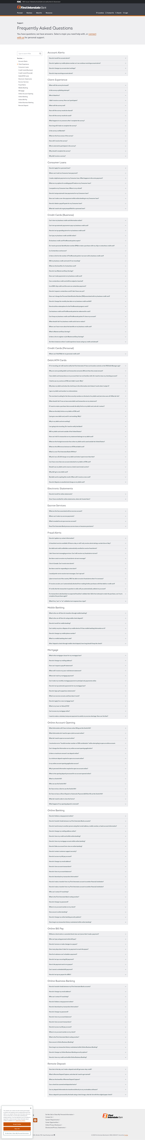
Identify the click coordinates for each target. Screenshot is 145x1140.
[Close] (31, 1108)
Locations (101, 13)
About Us (39, 13)
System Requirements (52, 1120)
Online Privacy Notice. (20, 1120)
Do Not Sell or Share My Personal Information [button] (59, 1114)
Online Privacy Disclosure (53, 1125)
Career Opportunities (51, 1122)
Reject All (17, 1128)
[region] (17, 1122)
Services (19, 58)
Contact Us (110, 13)
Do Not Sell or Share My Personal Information (17, 1133)
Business (29, 13)
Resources (49, 13)
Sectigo (126, 1135)
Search (119, 13)
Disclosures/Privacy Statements (55, 1127)
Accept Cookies (17, 1124)
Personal (20, 13)
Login (126, 13)
